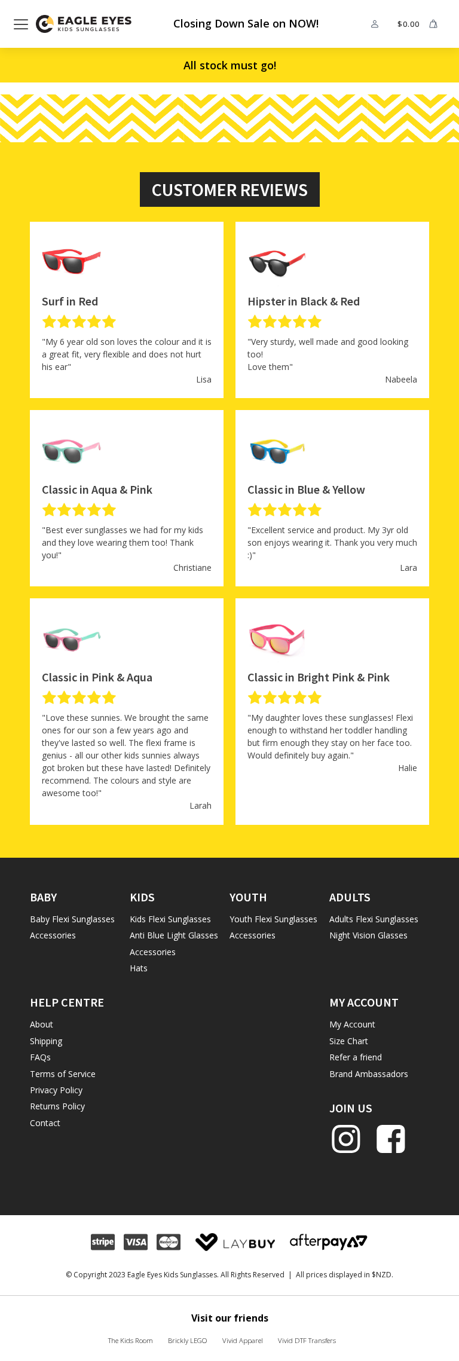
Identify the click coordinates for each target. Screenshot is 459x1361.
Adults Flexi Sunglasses (373, 919)
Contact (45, 1122)
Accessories (53, 935)
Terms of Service (63, 1073)
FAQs (40, 1057)
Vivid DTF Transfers (307, 1340)
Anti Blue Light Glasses (174, 935)
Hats (139, 968)
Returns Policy (57, 1106)
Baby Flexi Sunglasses (72, 919)
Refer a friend (355, 1057)
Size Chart (348, 1041)
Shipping (46, 1041)
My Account (352, 1024)
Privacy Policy (56, 1090)
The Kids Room (130, 1340)
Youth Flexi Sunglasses (273, 919)
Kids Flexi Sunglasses (170, 919)
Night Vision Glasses (368, 935)
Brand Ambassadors (368, 1073)
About (41, 1024)
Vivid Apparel (242, 1340)
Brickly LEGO (187, 1340)
